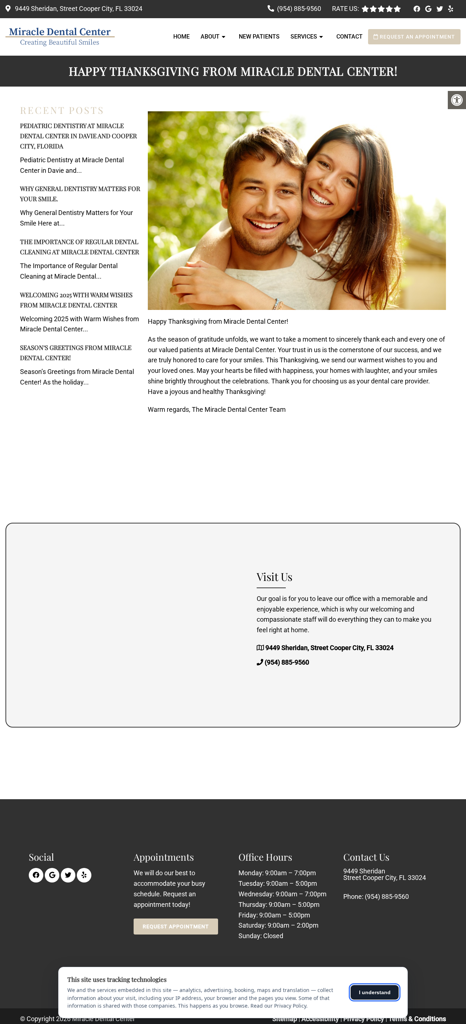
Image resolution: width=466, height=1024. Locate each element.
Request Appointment (176, 926)
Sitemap (284, 1019)
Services (304, 36)
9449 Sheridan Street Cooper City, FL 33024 (384, 874)
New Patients (259, 36)
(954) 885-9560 (299, 8)
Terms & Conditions (417, 1019)
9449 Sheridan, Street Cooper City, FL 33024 (77, 8)
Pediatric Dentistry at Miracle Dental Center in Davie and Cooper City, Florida (78, 135)
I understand (375, 992)
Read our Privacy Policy (278, 1005)
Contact (349, 36)
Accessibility (320, 1019)
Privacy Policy (364, 1019)
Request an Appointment (416, 37)
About (210, 36)
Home (181, 36)
